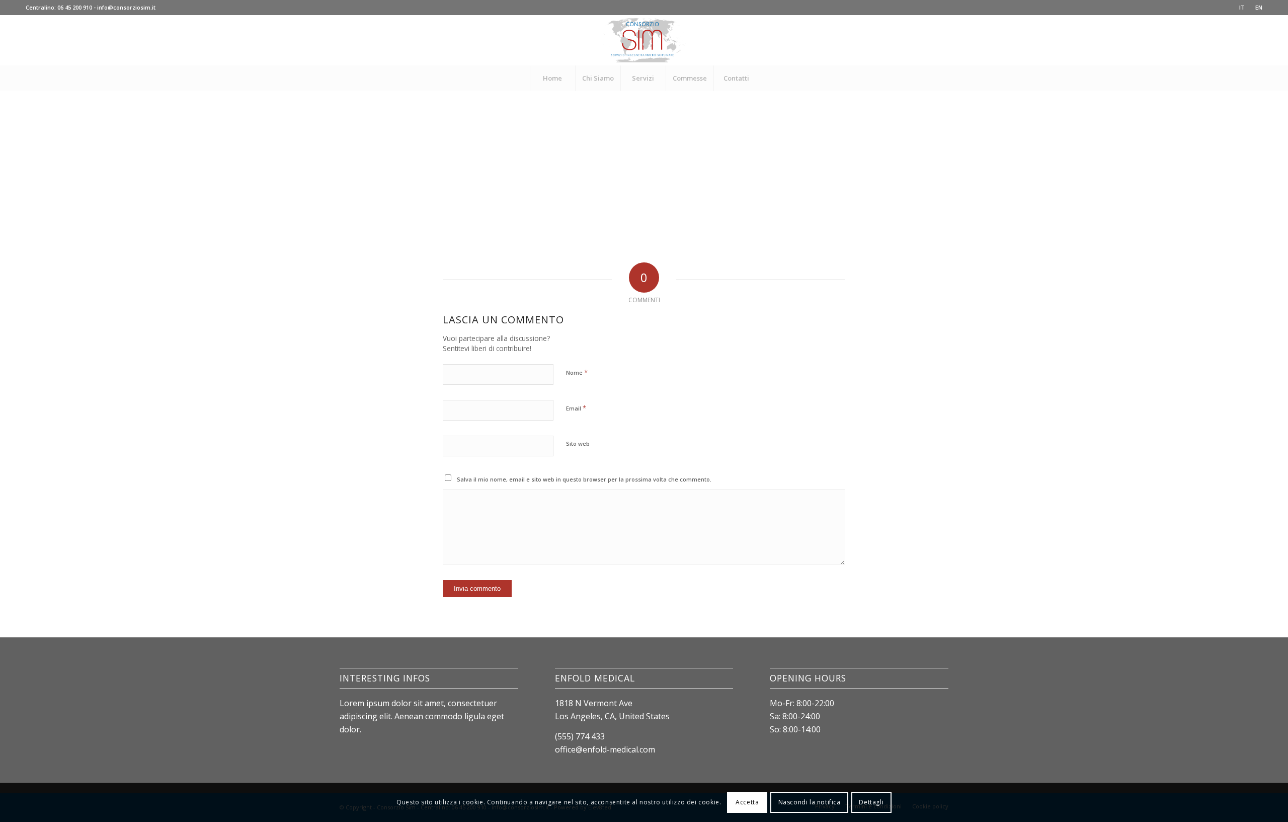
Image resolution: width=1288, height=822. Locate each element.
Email (576, 408)
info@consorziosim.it (126, 7)
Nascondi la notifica (809, 802)
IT (1242, 7)
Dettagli (871, 802)
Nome (577, 372)
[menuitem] (1242, 7)
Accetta (747, 802)
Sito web (578, 443)
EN (1258, 7)
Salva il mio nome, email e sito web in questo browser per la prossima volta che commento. (584, 479)
